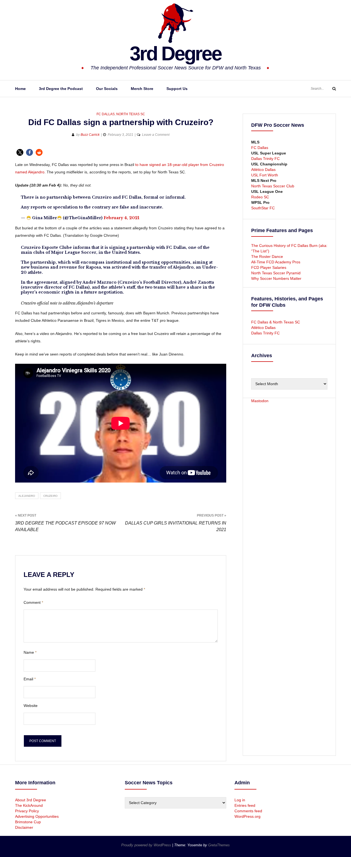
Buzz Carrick (90, 135)
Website (31, 705)
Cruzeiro (50, 495)
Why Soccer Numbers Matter (276, 278)
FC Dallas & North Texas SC (275, 322)
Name (30, 652)
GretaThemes (219, 845)
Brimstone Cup (28, 822)
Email (30, 679)
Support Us (177, 88)
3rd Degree (175, 53)
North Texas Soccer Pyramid (276, 273)
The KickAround (29, 805)
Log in (239, 800)
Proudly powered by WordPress (146, 845)
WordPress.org (247, 816)
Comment (33, 602)
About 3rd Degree (30, 800)
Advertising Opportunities (37, 816)
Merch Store (142, 88)
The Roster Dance (267, 256)
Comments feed (248, 811)
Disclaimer (24, 827)
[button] (19, 152)
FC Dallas (106, 114)
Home (20, 88)
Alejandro (26, 495)
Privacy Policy (27, 811)
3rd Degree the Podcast (61, 88)
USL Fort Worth (264, 175)
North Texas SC (130, 114)
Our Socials (107, 88)
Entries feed (244, 805)
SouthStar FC (263, 208)
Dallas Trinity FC (265, 158)
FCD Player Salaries (268, 267)
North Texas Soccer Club (272, 186)
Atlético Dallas (263, 169)
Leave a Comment (155, 135)
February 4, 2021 (121, 217)
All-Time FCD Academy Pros (275, 262)
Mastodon (259, 401)
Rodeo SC (260, 197)
